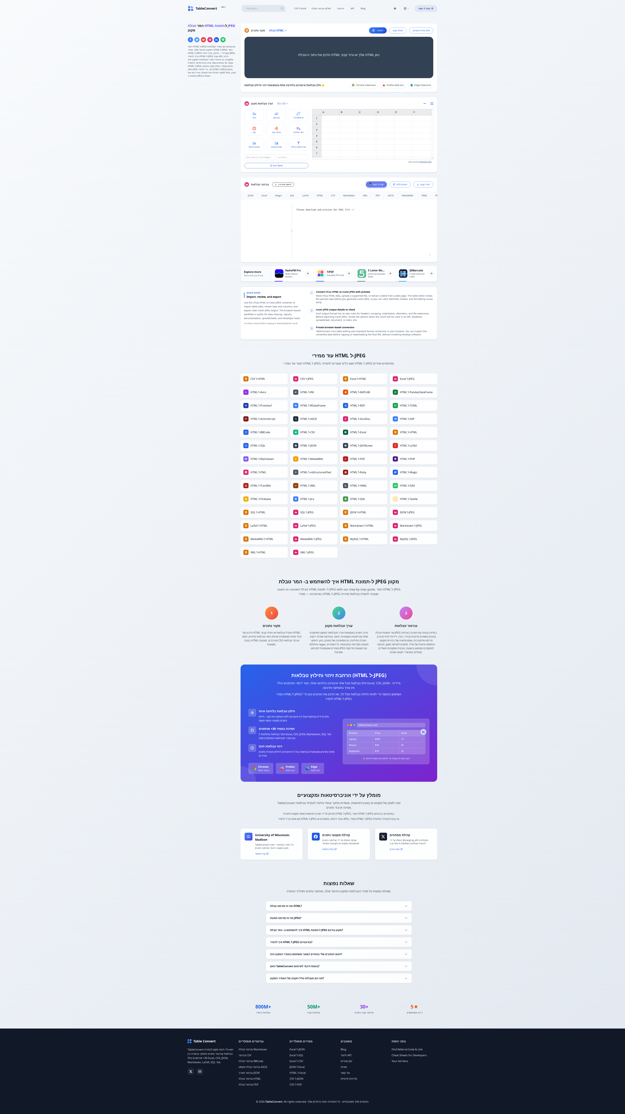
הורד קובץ (425, 184)
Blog (363, 8)
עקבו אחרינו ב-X (284, 184)
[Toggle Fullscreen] (432, 103)
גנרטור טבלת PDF (248, 1084)
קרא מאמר (260, 853)
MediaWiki (407, 195)
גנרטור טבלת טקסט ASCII (253, 1067)
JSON (250, 195)
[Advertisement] (212, 103)
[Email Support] (200, 1071)
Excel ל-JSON (297, 1049)
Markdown (349, 195)
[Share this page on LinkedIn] (216, 39)
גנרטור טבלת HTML (250, 1078)
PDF (378, 195)
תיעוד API (346, 1055)
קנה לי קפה (424, 8)
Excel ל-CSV (296, 1061)
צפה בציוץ (395, 849)
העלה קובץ (398, 30)
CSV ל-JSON (296, 1078)
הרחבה (340, 8)
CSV (333, 195)
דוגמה (380, 30)
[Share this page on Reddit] (203, 39)
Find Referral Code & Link (407, 1049)
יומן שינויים (346, 1061)
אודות (344, 1067)
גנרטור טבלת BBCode (251, 1061)
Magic (278, 195)
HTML (320, 195)
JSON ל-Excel (297, 1067)
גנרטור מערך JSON (249, 1073)
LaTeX (305, 195)
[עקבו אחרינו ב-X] (191, 1071)
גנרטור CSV (245, 1055)
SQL (292, 195)
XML (365, 195)
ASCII (391, 195)
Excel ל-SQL (296, 1055)
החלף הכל (278, 165)
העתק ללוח (401, 184)
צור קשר (345, 1073)
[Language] (406, 8)
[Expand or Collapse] (426, 103)
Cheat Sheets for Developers (409, 1055)
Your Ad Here (400, 1061)
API (352, 8)
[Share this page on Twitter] (197, 39)
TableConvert (273, 1101)
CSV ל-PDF (296, 1084)
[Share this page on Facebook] (190, 39)
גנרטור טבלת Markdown (253, 1049)
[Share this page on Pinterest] (210, 39)
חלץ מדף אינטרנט (421, 30)
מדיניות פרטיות (349, 1078)
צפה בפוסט (327, 849)
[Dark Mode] (394, 8)
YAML (424, 195)
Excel (264, 195)
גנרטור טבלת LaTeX (321, 8)
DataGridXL (426, 161)
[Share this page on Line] (223, 39)
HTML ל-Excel (298, 1073)
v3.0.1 (223, 7)
